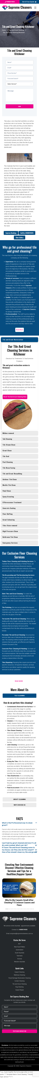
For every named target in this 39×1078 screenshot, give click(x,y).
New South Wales (19, 947)
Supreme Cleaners (29, 309)
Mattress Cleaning (19, 975)
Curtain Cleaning (19, 981)
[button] (34, 889)
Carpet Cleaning (19, 972)
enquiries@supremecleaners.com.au (21, 933)
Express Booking (11, 233)
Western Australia (19, 961)
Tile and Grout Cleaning (19, 984)
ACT (19, 944)
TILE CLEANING (19, 695)
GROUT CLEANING (19, 799)
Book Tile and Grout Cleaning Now (15, 397)
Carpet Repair (19, 990)
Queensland (19, 950)
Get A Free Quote (28, 2)
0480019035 (10, 2)
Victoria (19, 959)
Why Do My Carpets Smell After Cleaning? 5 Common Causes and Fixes (19, 902)
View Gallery (19, 237)
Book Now (19, 330)
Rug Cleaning (19, 987)
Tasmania (19, 956)
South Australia (19, 953)
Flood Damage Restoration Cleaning (20, 978)
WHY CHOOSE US (19, 805)
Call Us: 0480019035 (26, 233)
